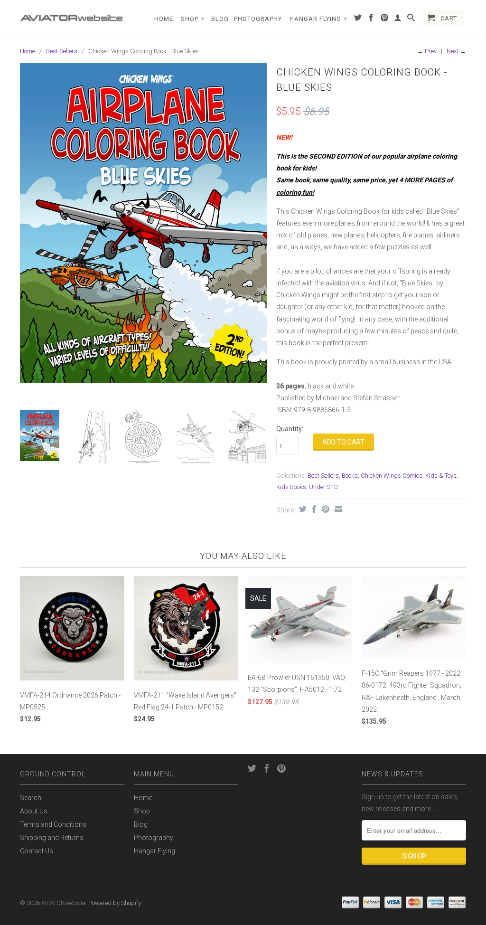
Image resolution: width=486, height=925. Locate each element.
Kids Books (291, 487)
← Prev (427, 51)
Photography (258, 18)
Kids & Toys (441, 475)
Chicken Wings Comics (391, 475)
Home (163, 18)
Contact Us (36, 851)
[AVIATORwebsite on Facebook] (371, 19)
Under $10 (323, 487)
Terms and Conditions (53, 824)
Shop (193, 18)
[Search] (411, 19)
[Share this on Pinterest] (324, 509)
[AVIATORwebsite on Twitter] (358, 19)
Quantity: (289, 429)
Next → (456, 51)
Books (350, 475)
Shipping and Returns (52, 837)
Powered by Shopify (114, 902)
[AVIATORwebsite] (72, 14)
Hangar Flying (318, 18)
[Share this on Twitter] (302, 509)
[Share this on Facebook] (313, 509)
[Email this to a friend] (337, 509)
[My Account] (398, 19)
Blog (220, 18)
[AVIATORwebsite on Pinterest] (385, 19)
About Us (33, 811)
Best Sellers (61, 51)
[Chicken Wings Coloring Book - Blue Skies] (143, 222)
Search (30, 798)
